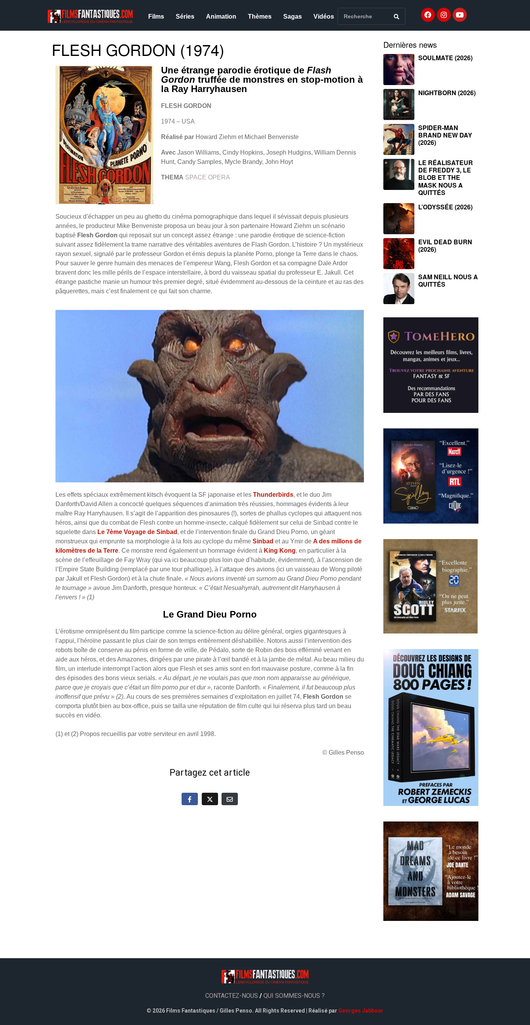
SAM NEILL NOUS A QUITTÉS (448, 280)
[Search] (396, 16)
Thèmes (260, 16)
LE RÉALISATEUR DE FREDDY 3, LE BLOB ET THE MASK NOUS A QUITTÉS (445, 177)
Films (156, 16)
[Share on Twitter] (210, 799)
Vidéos (323, 16)
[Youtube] (460, 15)
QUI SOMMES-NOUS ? (294, 995)
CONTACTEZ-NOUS (231, 995)
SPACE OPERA (207, 177)
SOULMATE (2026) (445, 57)
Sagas (292, 16)
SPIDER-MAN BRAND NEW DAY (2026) (445, 135)
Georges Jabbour (360, 1011)
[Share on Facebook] (190, 799)
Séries (185, 16)
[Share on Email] (230, 799)
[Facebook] (428, 15)
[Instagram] (444, 15)
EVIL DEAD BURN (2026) (445, 245)
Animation (221, 16)
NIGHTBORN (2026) (447, 92)
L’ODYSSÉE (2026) (445, 206)
